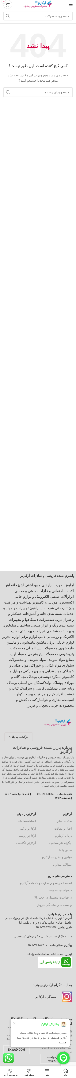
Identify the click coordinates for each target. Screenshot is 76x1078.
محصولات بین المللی (41, 648)
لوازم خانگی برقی (60, 642)
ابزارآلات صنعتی (62, 597)
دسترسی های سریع (60, 876)
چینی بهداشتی (55, 688)
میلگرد (56, 677)
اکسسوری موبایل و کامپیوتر (53, 602)
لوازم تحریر (11, 637)
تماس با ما (65, 850)
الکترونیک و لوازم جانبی (31, 597)
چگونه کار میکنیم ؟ (60, 843)
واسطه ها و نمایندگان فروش (54, 905)
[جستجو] (7, 16)
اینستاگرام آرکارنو (46, 996)
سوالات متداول (62, 864)
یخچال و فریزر (37, 705)
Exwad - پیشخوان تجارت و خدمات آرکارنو (46, 883)
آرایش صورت (63, 585)
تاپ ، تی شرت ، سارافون (49, 608)
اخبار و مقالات (63, 828)
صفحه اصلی (64, 821)
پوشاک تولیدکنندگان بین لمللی (40, 683)
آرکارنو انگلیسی (26, 843)
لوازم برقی (28, 637)
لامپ (42, 637)
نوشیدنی (44, 677)
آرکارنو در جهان (26, 814)
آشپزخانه (17, 585)
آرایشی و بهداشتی (39, 585)
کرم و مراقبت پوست (39, 694)
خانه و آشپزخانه (34, 614)
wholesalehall (27, 821)
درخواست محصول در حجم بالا (53, 897)
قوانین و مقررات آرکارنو (57, 857)
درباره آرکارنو (63, 835)
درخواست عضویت (60, 890)
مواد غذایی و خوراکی (45, 665)
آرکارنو (67, 814)
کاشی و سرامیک (32, 688)
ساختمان (23, 625)
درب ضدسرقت (50, 620)
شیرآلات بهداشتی (32, 631)
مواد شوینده (56, 660)
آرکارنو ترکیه (28, 828)
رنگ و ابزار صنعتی (44, 625)
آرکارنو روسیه (27, 835)
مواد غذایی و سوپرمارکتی (42, 671)
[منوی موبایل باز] (70, 4)
